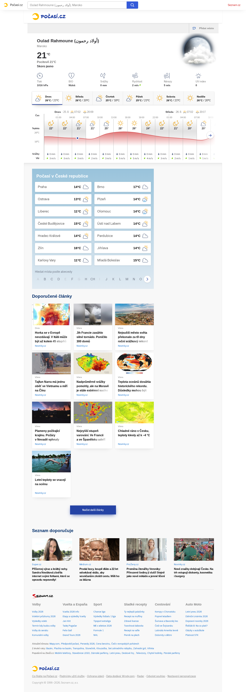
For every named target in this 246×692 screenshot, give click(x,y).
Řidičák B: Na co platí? (196, 626)
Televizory (141, 653)
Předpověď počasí (70, 644)
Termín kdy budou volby (43, 626)
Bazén (49, 648)
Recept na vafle (132, 630)
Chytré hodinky (154, 653)
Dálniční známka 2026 (196, 616)
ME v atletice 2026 (102, 626)
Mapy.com (55, 644)
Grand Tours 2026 (71, 635)
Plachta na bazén (62, 648)
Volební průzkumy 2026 (43, 616)
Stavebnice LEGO (81, 653)
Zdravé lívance (131, 621)
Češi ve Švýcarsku (164, 626)
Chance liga (99, 612)
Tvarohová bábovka (133, 626)
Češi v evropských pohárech (125, 644)
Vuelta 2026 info (71, 612)
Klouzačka (102, 648)
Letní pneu (115, 653)
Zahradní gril (139, 648)
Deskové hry (128, 653)
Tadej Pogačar (70, 626)
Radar (140, 676)
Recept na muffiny (133, 616)
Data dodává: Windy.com (120, 676)
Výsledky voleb (39, 621)
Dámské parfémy (99, 653)
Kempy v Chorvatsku (165, 612)
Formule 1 (98, 630)
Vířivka (150, 648)
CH (92, 279)
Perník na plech (131, 635)
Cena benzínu (103, 644)
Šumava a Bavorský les (166, 621)
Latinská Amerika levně (166, 630)
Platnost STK (191, 635)
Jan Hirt (67, 621)
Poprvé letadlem (163, 616)
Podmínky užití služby (72, 676)
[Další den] (210, 135)
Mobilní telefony (63, 653)
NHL (95, 635)
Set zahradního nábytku (120, 648)
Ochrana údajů (95, 676)
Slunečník (90, 648)
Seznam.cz (234, 5)
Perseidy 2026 (87, 644)
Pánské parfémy (172, 653)
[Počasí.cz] (49, 16)
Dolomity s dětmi (163, 635)
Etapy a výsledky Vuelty (74, 616)
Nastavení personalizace (181, 676)
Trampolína (78, 648)
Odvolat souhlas (155, 676)
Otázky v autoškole (194, 630)
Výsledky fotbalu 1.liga (104, 616)
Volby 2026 (37, 612)
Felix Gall (67, 630)
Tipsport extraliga (102, 621)
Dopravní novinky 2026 (196, 621)
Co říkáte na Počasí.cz (44, 676)
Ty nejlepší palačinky (134, 612)
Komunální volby (40, 635)
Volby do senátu (40, 630)
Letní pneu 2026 (193, 612)
